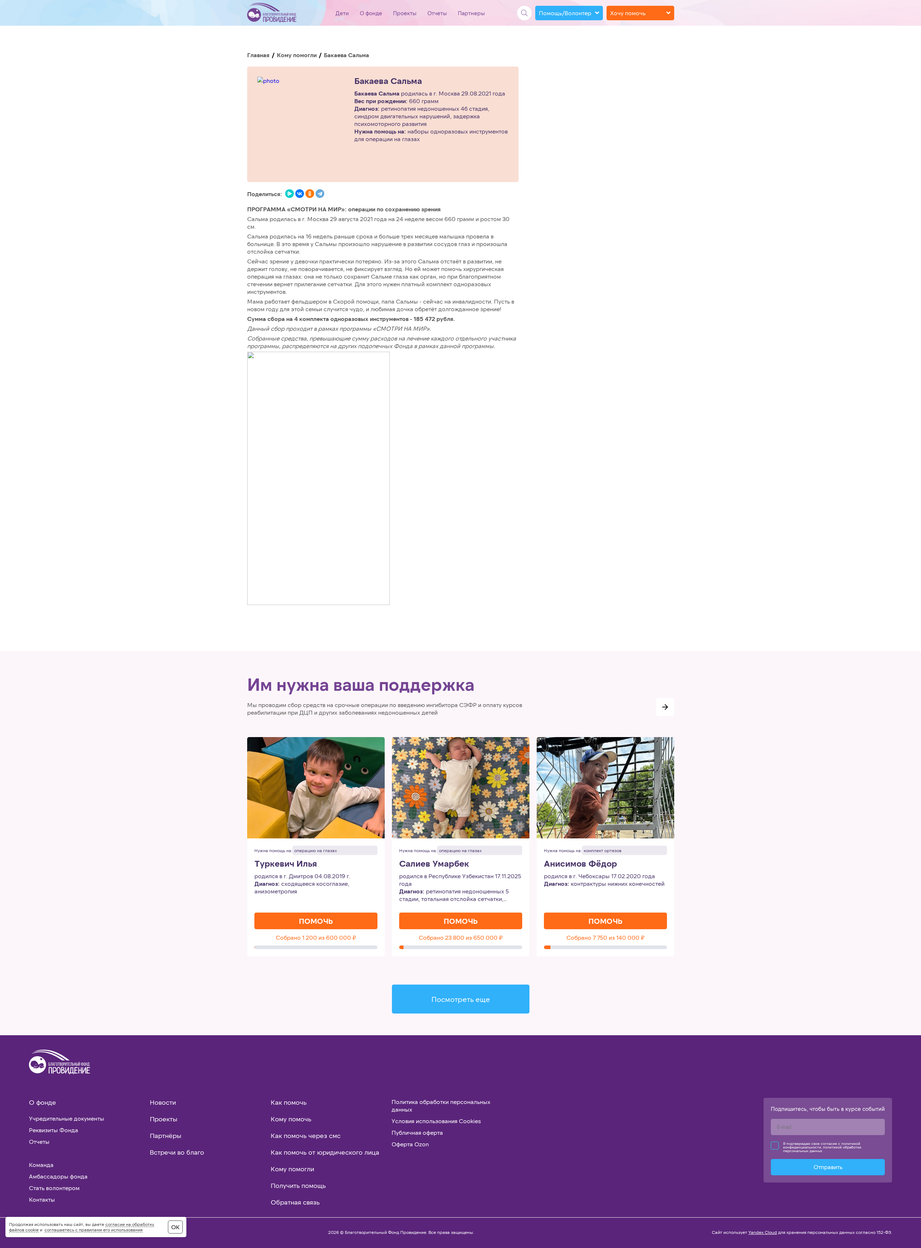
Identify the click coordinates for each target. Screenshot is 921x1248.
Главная (258, 54)
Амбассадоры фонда (58, 1176)
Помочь (316, 921)
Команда (41, 1164)
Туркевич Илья (285, 863)
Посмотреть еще (460, 999)
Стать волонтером (54, 1187)
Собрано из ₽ (316, 937)
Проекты (405, 13)
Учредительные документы (66, 1118)
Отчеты (437, 13)
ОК (175, 1226)
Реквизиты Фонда (53, 1129)
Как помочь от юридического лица (325, 1152)
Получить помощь (298, 1185)
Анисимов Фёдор (580, 863)
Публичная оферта (417, 1132)
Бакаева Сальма (388, 81)
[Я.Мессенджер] (289, 193)
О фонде (371, 13)
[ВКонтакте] (299, 193)
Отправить (828, 1166)
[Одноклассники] (309, 193)
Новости (163, 1102)
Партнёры (165, 1135)
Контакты (42, 1199)
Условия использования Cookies (436, 1120)
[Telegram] (320, 193)
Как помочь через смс (306, 1135)
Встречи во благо (177, 1152)
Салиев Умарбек (434, 863)
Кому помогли (297, 54)
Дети (342, 13)
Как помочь (289, 1102)
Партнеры (471, 13)
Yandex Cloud (762, 1232)
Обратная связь (295, 1202)
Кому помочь (291, 1119)
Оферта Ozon (410, 1144)
